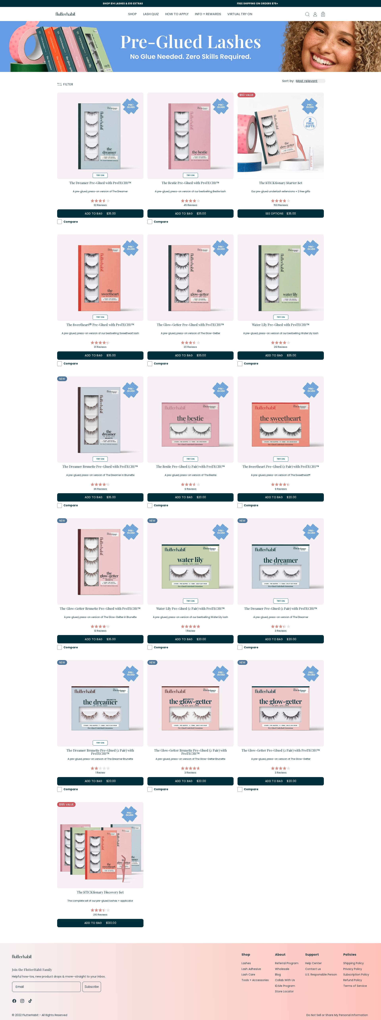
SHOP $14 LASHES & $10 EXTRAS (123, 3)
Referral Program (286, 963)
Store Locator (284, 991)
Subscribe (92, 986)
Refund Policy (352, 980)
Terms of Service (355, 986)
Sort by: (288, 81)
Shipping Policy (353, 963)
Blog (278, 974)
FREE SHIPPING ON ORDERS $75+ (257, 3)
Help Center (313, 963)
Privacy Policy (352, 969)
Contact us (313, 969)
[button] (132, 14)
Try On (100, 175)
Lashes (246, 963)
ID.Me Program (285, 986)
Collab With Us (285, 980)
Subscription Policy (356, 974)
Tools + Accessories (255, 980)
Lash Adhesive (251, 969)
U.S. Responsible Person (321, 974)
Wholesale (282, 969)
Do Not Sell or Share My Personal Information (337, 1015)
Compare (71, 221)
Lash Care (248, 974)
